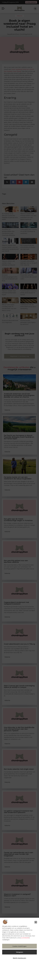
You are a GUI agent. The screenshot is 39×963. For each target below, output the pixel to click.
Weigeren (19, 952)
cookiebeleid (25, 938)
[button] (36, 922)
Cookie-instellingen (19, 946)
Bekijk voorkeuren (19, 958)
